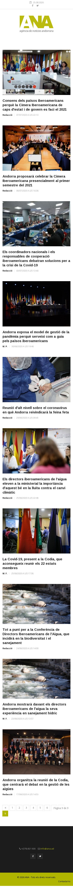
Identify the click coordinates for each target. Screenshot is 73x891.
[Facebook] (33, 5)
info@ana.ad (47, 848)
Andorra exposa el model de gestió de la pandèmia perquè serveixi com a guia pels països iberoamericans (36, 336)
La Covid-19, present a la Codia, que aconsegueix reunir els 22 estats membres (32, 563)
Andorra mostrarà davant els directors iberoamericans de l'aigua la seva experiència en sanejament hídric (34, 708)
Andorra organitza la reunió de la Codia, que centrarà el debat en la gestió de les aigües (36, 784)
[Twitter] (37, 5)
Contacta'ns (64, 881)
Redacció (7, 115)
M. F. (5, 573)
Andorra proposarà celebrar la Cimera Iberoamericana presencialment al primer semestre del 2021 (36, 180)
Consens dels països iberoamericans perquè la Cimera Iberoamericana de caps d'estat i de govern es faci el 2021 (35, 105)
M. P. (5, 346)
